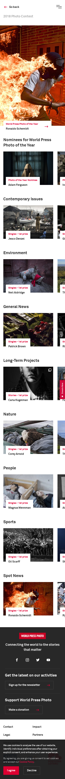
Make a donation (19, 709)
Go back (14, 7)
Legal (6, 735)
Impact (36, 726)
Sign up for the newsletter (24, 685)
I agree (11, 770)
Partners (37, 735)
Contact (8, 726)
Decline (31, 770)
